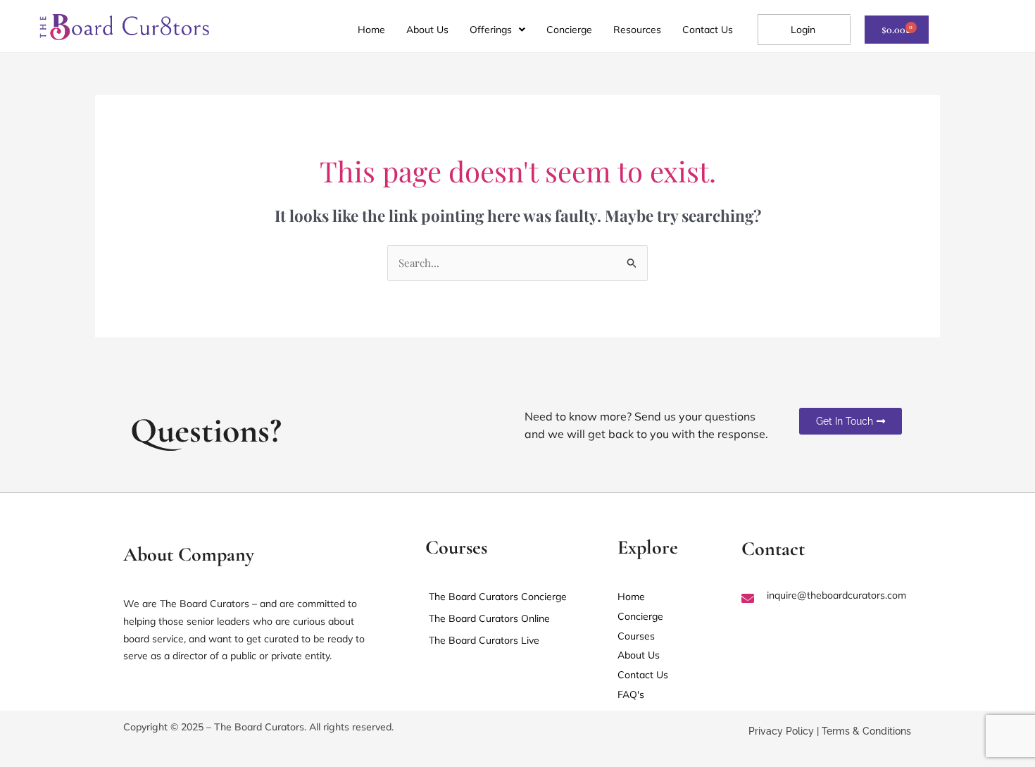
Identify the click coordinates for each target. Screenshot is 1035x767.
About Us (427, 29)
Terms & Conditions (866, 731)
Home (371, 29)
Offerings (491, 29)
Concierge (569, 29)
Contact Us (707, 29)
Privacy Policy (781, 731)
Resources (637, 29)
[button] (497, 29)
